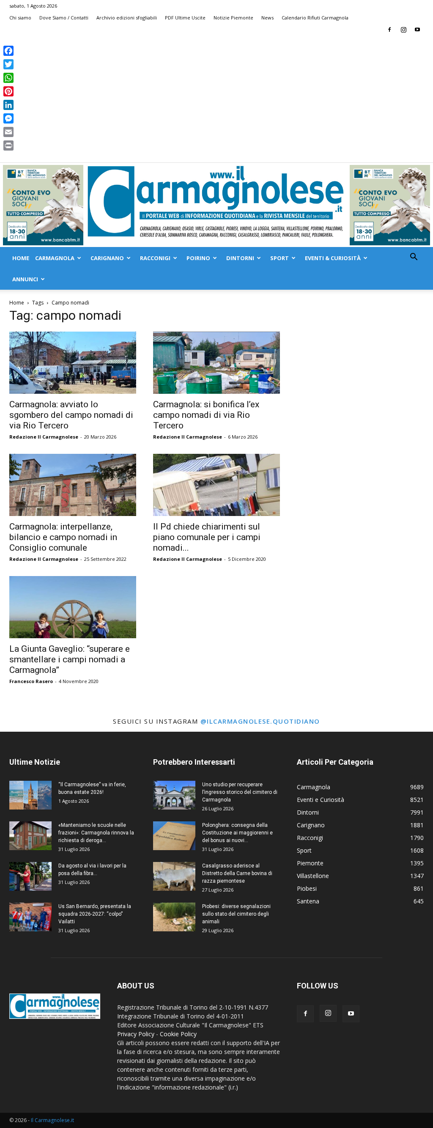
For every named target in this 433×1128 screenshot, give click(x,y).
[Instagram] (403, 30)
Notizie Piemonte (233, 17)
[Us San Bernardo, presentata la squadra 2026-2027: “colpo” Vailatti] (30, 917)
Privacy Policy (135, 1034)
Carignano (107, 258)
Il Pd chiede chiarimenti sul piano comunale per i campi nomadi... (206, 537)
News (267, 17)
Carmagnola (54, 258)
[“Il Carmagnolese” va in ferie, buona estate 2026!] (30, 795)
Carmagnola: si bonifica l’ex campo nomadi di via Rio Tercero (206, 415)
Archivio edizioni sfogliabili (126, 17)
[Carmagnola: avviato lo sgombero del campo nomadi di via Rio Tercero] (72, 363)
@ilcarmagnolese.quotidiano (260, 721)
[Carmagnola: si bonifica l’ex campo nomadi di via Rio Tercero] (216, 363)
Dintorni (240, 258)
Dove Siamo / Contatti (63, 17)
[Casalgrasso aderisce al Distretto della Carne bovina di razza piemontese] (174, 876)
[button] (413, 258)
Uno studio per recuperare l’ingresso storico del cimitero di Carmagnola (239, 792)
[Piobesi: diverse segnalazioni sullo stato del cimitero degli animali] (174, 917)
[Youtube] (417, 30)
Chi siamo (20, 17)
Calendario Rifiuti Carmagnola (315, 17)
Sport (279, 258)
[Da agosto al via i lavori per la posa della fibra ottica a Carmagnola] (30, 876)
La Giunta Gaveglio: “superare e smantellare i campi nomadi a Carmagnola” (69, 659)
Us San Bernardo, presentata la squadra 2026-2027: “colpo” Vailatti (94, 914)
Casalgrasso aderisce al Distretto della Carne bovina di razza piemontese (237, 873)
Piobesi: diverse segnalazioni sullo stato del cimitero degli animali (236, 914)
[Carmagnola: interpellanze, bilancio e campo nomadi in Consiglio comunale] (72, 485)
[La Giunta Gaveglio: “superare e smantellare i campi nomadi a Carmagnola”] (72, 607)
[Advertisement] (216, 99)
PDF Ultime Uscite (185, 17)
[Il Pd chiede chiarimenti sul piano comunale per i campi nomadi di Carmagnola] (216, 485)
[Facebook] (389, 30)
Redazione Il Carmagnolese (43, 437)
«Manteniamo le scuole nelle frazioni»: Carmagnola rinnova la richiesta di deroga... (96, 832)
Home (20, 258)
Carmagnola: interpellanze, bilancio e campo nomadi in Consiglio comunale (63, 537)
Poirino (198, 258)
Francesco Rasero (31, 681)
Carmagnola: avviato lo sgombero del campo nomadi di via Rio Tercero (71, 415)
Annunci (25, 279)
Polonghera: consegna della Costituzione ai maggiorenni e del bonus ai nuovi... (237, 832)
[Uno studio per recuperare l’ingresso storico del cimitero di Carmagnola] (174, 795)
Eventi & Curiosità (333, 258)
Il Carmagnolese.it (52, 1120)
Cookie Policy (178, 1034)
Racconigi (155, 258)
